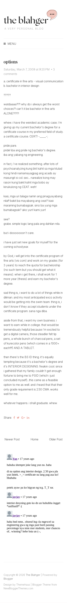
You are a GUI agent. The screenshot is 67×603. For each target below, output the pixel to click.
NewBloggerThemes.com (18, 588)
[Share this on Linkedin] (28, 417)
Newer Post (12, 439)
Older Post (56, 439)
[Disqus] (33, 497)
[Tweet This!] (18, 417)
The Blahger (33, 574)
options (11, 62)
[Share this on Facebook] (14, 417)
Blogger (8, 578)
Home (34, 439)
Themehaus (23, 584)
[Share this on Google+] (23, 417)
